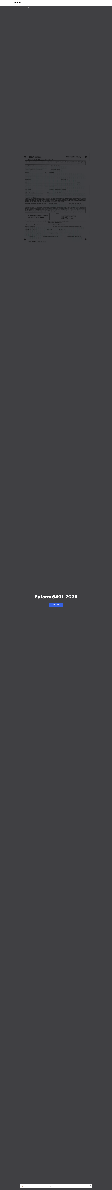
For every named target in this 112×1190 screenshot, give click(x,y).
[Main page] (17, 3)
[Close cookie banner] (90, 1185)
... (73, 1186)
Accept (83, 1186)
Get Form (56, 605)
